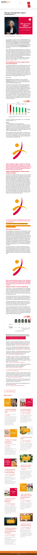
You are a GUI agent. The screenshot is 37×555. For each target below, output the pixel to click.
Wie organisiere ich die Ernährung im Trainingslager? (26, 410)
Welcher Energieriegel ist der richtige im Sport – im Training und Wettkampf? (10, 471)
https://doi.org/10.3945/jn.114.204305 (15, 367)
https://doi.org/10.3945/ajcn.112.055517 (15, 377)
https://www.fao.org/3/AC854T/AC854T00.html (16, 385)
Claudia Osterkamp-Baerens (10, 36)
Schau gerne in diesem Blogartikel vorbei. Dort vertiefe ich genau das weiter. (18, 226)
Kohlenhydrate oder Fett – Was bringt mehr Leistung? (25, 524)
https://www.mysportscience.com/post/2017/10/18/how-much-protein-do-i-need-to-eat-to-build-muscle (18, 370)
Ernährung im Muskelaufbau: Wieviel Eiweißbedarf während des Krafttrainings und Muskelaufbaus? (11, 530)
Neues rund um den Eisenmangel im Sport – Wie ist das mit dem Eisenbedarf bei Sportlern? (26, 496)
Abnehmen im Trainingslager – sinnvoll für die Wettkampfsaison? (11, 441)
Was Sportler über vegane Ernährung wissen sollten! (25, 466)
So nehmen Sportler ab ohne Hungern (26, 438)
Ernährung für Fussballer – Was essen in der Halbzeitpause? (10, 500)
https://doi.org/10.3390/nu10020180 (22, 345)
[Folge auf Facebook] (28, 3)
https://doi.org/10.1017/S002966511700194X (16, 354)
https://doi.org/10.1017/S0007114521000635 (17, 362)
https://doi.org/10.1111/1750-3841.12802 (23, 349)
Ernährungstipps (19, 36)
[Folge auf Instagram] (29, 6)
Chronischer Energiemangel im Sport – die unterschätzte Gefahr (10, 411)
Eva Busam (8, 414)
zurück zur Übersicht (10, 391)
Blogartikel (12, 59)
